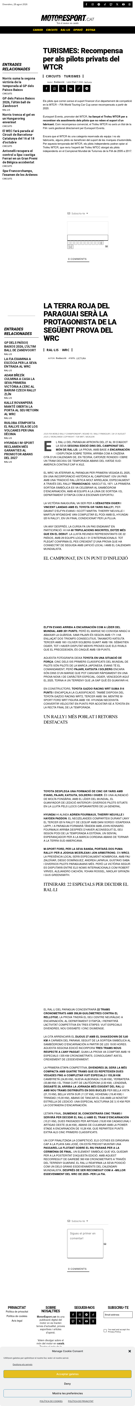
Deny (67, 1383)
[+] (70, 246)
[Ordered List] (82, 243)
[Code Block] (93, 243)
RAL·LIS (6, 110)
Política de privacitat (17, 1311)
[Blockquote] (89, 243)
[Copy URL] (78, 88)
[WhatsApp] (54, 88)
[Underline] (75, 243)
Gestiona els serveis (22, 1364)
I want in (116, 1322)
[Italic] (72, 243)
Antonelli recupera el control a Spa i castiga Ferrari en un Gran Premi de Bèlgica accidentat (19, 156)
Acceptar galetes (67, 1374)
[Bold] (68, 243)
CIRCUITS (7, 94)
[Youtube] (123, 4)
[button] (129, 1351)
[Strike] (79, 243)
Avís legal (17, 1320)
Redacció (59, 82)
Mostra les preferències (67, 1393)
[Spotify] (99, 4)
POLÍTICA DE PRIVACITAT (81, 1401)
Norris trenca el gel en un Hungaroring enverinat (18, 118)
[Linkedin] (70, 88)
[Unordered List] (86, 243)
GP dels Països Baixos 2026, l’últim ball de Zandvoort (18, 102)
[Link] (96, 243)
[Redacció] (45, 82)
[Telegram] (86, 88)
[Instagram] (92, 4)
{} (101, 242)
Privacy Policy (114, 1332)
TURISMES (72, 76)
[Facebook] (86, 4)
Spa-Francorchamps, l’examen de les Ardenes (20, 173)
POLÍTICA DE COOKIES (51, 1401)
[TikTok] (105, 4)
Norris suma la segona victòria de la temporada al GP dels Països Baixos (18, 84)
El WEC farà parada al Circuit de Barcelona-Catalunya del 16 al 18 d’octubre (18, 136)
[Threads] (129, 4)
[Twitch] (111, 4)
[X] (117, 4)
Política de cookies (17, 1316)
